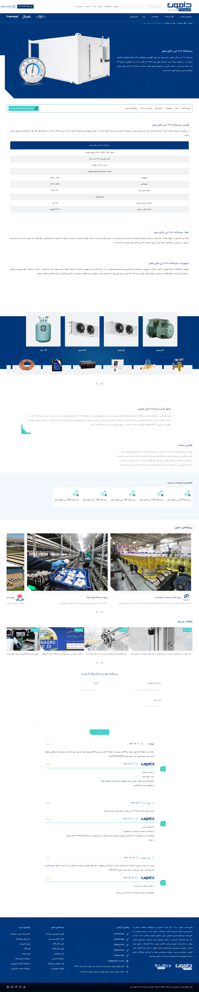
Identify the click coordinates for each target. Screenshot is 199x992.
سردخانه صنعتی (58, 959)
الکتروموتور (134, 17)
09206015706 (119, 956)
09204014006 (119, 939)
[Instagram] (20, 987)
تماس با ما (78, 6)
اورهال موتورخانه (57, 968)
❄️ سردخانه (169, 17)
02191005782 (119, 934)
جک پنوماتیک (59, 954)
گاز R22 (27, 949)
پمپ (143, 17)
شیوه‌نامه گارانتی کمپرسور (20, 963)
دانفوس (158, 936)
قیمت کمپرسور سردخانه (55, 934)
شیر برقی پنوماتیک (23, 939)
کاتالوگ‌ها (108, 6)
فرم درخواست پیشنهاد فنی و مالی (21, 108)
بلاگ (94, 6)
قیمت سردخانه (170, 23)
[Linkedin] (12, 987)
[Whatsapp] (24, 987)
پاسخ (48, 744)
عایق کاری (158, 108)
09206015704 (119, 950)
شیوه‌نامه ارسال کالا (22, 959)
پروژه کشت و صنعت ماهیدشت (168, 597)
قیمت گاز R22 (58, 944)
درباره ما (87, 6)
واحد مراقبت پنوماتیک (55, 963)
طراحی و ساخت (146, 108)
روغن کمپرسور (25, 944)
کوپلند (152, 936)
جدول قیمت (185, 108)
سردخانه (178, 269)
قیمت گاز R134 (58, 949)
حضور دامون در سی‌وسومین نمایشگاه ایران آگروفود (62, 654)
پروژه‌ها (116, 6)
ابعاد (176, 108)
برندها (100, 6)
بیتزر (164, 936)
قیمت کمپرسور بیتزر (56, 939)
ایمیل (96, 683)
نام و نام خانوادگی (154, 683)
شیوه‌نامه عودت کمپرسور (21, 968)
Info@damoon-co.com (116, 961)
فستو (135, 940)
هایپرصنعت (188, 927)
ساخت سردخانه (165, 931)
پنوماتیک (155, 17)
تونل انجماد (26, 954)
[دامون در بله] (8, 987)
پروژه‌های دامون (131, 108)
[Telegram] (16, 987)
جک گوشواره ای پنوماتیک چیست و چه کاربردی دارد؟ (106, 654)
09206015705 (119, 945)
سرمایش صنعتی (186, 17)
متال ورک (182, 944)
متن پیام (157, 700)
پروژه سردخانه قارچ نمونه (96, 597)
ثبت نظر (99, 732)
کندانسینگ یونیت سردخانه (20, 934)
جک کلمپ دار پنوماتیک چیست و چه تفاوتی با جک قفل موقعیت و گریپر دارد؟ (160, 654)
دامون (190, 23)
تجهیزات (168, 108)
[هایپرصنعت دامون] (179, 6)
